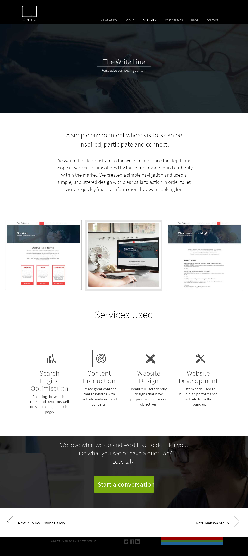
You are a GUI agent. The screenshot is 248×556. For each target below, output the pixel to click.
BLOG (194, 20)
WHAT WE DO (109, 20)
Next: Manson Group (212, 523)
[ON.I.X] (26, 12)
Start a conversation (126, 484)
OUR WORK (150, 20)
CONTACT (212, 20)
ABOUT (129, 20)
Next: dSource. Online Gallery (41, 523)
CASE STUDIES (174, 20)
